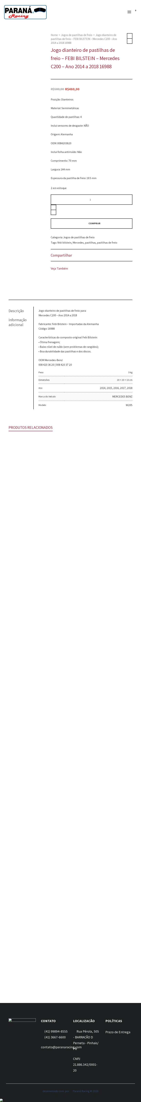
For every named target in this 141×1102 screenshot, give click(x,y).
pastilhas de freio (107, 242)
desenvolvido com (53, 1091)
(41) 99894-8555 (56, 1031)
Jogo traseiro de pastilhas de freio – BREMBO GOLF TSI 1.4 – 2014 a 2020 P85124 (70, 703)
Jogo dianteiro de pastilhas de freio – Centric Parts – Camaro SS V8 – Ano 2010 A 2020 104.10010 (70, 843)
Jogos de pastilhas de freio (76, 35)
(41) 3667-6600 (55, 1037)
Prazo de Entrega (117, 1032)
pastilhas (90, 242)
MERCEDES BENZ (122, 396)
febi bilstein (64, 242)
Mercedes (78, 242)
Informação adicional (18, 322)
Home (54, 35)
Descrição (16, 310)
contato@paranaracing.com (61, 1047)
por (67, 1091)
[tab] (21, 311)
